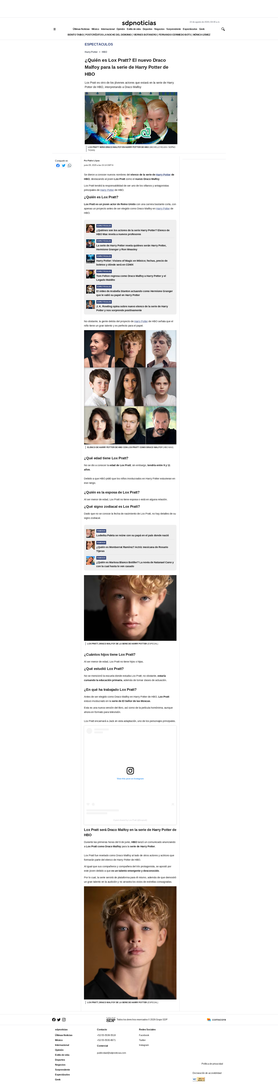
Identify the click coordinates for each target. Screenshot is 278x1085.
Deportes (147, 29)
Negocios (159, 29)
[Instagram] (64, 1020)
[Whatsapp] (69, 165)
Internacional (108, 29)
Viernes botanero (145, 34)
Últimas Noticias (81, 29)
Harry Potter (91, 52)
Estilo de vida (134, 29)
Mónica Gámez (201, 34)
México (95, 29)
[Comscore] (216, 1019)
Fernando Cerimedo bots (175, 34)
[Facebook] (58, 165)
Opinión (121, 29)
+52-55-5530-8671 (106, 1040)
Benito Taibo (75, 34)
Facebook (144, 1035)
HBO (104, 52)
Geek (202, 29)
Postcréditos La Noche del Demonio (108, 34)
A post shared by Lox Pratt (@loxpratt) (130, 820)
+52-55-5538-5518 (106, 1035)
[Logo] (139, 23)
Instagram (144, 1045)
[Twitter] (64, 165)
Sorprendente (173, 29)
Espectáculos (190, 29)
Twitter (142, 1040)
